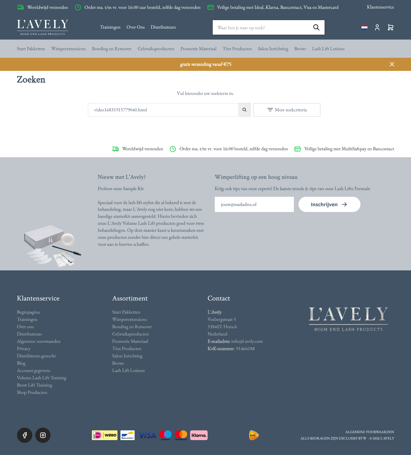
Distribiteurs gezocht (36, 356)
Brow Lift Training (34, 385)
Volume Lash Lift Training (41, 377)
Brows (300, 48)
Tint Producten (237, 48)
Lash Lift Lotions (328, 48)
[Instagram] (43, 435)
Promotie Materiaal (198, 48)
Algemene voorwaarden (39, 341)
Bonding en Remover (111, 48)
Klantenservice (380, 7)
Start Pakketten (31, 48)
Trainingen (110, 27)
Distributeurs (163, 27)
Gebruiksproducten (156, 48)
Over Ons (136, 27)
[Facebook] (24, 435)
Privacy (23, 348)
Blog (21, 363)
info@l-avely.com (247, 341)
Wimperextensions (68, 48)
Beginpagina (28, 312)
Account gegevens (33, 370)
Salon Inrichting (273, 48)
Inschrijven (324, 204)
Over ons (25, 326)
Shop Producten (32, 392)
